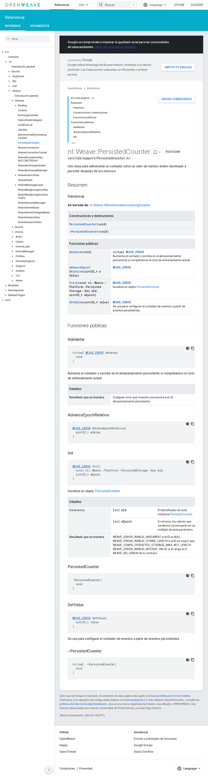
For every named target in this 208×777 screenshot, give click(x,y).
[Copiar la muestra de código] (192, 348)
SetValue (76, 302)
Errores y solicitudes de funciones (155, 738)
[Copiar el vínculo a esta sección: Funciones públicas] (111, 326)
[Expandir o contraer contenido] (92, 98)
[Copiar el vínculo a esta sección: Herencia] (88, 196)
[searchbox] (27, 39)
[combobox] (117, 5)
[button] (27, 52)
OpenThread (68, 751)
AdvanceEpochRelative (79, 269)
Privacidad (85, 768)
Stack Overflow (143, 751)
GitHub (179, 4)
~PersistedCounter (84, 231)
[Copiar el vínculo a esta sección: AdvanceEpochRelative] (113, 415)
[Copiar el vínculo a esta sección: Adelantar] (89, 339)
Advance (75, 252)
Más (81, 4)
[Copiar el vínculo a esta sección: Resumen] (91, 185)
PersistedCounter (83, 224)
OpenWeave (75, 88)
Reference (13, 26)
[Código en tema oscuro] (187, 348)
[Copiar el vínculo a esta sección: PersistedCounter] (103, 567)
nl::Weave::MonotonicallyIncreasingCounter (120, 205)
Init (72, 283)
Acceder (197, 4)
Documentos (39, 26)
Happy (64, 745)
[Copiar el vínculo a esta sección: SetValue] (88, 605)
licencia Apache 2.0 (136, 699)
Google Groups (143, 745)
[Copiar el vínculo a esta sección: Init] (77, 453)
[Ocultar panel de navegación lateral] (49, 770)
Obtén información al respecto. (115, 47)
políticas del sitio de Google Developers (83, 703)
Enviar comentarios (176, 99)
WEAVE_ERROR (135, 252)
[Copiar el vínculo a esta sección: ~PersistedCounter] (106, 651)
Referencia (62, 4)
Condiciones (67, 768)
